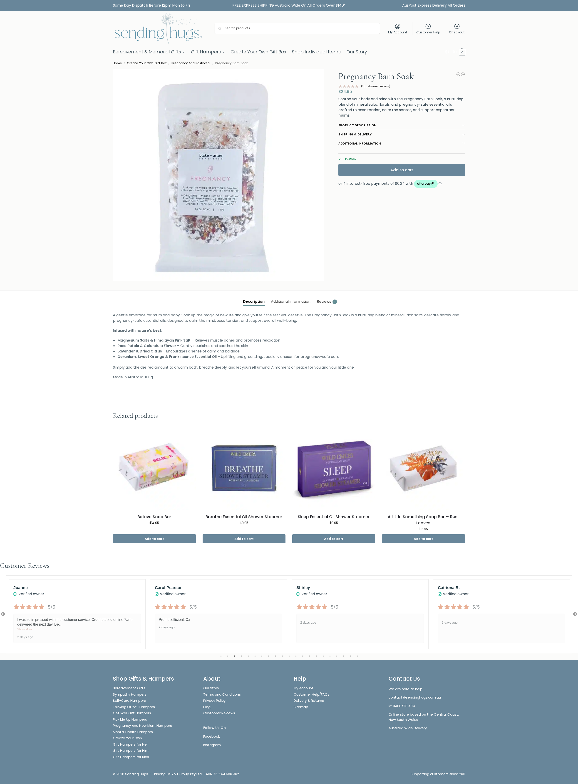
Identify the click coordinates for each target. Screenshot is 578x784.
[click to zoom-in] (218, 175)
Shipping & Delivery (355, 134)
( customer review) (375, 86)
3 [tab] (234, 656)
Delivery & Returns (309, 700)
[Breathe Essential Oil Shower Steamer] (244, 468)
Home (117, 63)
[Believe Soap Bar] (154, 468)
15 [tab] (316, 656)
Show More (24, 629)
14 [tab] (309, 656)
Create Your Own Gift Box (146, 63)
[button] (455, 51)
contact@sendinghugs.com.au (415, 697)
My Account (397, 32)
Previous (3, 614)
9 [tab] (275, 656)
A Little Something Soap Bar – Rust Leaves (423, 520)
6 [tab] (255, 656)
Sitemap (301, 706)
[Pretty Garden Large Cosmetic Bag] (458, 74)
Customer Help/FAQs (311, 694)
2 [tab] (228, 656)
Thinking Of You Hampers (134, 706)
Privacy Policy (214, 700)
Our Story (211, 688)
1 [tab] (221, 656)
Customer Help (428, 32)
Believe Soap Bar (154, 516)
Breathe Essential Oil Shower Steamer (244, 516)
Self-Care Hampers (129, 700)
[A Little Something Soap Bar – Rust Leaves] (423, 468)
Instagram (212, 744)
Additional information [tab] (290, 301)
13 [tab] (302, 656)
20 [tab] (350, 656)
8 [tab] (268, 656)
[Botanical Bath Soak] (463, 74)
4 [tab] (241, 656)
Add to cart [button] (154, 539)
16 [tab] (323, 656)
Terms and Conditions (222, 694)
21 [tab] (357, 656)
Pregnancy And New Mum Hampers (142, 725)
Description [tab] (254, 301)
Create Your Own (128, 738)
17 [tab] (330, 656)
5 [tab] (248, 656)
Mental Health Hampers (133, 731)
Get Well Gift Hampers (132, 713)
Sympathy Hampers (129, 694)
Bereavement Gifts (129, 688)
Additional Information (359, 143)
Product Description (357, 125)
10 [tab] (282, 656)
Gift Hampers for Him (131, 750)
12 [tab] (296, 656)
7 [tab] (262, 656)
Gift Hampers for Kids (131, 756)
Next (575, 614)
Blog (207, 706)
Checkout (457, 32)
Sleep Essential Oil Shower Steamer (334, 516)
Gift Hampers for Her (130, 744)
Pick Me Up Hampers (130, 719)
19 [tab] (343, 656)
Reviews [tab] (326, 301)
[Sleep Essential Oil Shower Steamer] (333, 468)
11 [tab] (289, 656)
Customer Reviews (219, 713)
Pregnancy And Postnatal (190, 63)
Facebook (211, 736)
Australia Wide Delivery (408, 728)
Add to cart (401, 170)
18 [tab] (337, 656)
